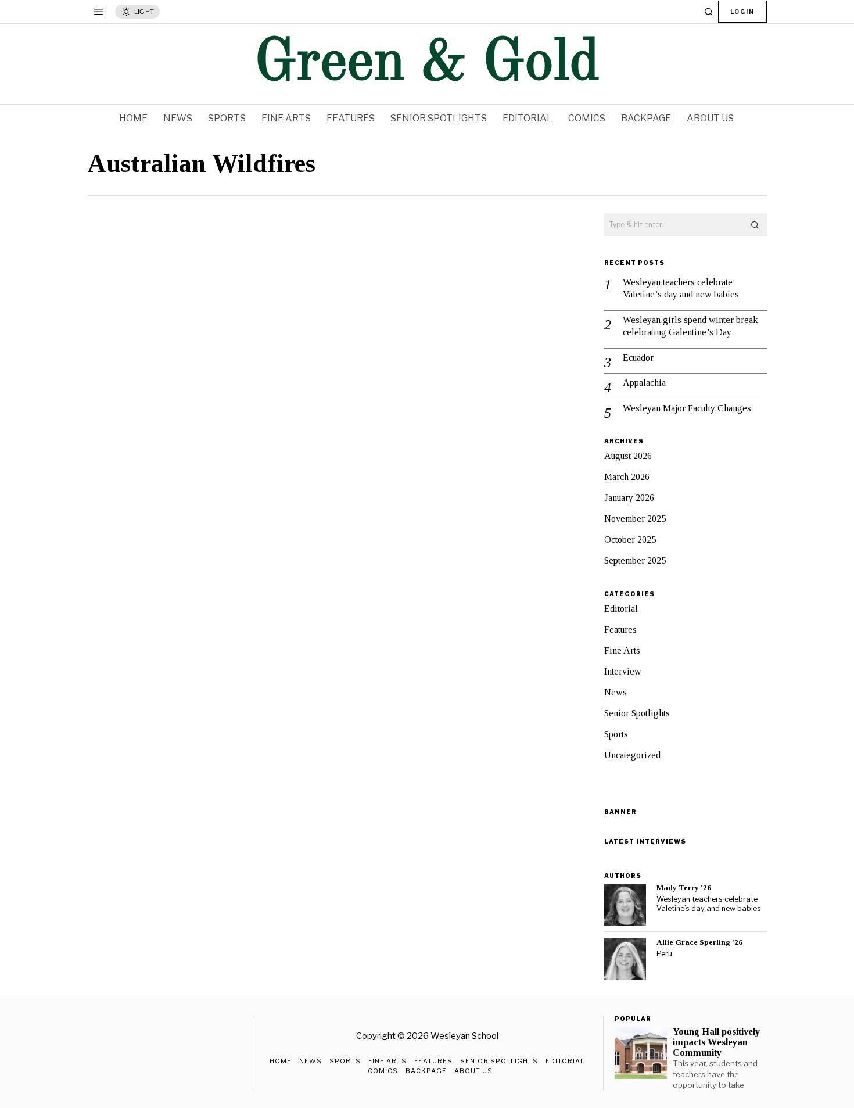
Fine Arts (622, 650)
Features (620, 629)
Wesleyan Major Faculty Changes (687, 408)
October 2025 (630, 539)
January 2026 (629, 498)
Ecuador (638, 358)
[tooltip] (625, 905)
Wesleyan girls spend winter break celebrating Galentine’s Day (690, 326)
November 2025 (635, 518)
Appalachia (644, 383)
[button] (755, 224)
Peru (664, 953)
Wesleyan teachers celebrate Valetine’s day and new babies (681, 288)
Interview (622, 671)
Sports (616, 734)
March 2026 (627, 477)
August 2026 (628, 456)
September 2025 (635, 560)
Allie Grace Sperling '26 (699, 942)
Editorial (621, 609)
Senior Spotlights (637, 713)
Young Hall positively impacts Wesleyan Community (716, 1042)
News (615, 692)
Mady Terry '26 (683, 887)
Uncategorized (632, 755)
